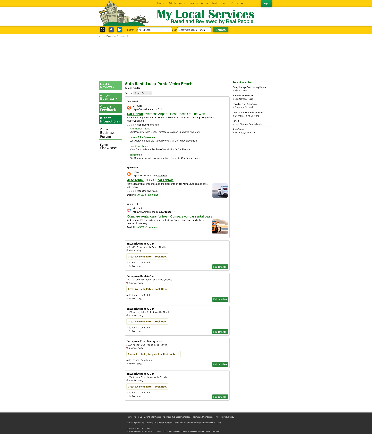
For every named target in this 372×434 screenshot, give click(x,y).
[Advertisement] (186, 59)
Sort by (128, 93)
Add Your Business (171, 416)
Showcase (108, 146)
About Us (138, 416)
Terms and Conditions (203, 416)
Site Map (131, 422)
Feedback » (109, 108)
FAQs (217, 416)
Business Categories (164, 422)
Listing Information (152, 416)
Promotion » (110, 120)
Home (129, 416)
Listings (149, 422)
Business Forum (107, 133)
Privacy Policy (227, 416)
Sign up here (181, 422)
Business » (108, 97)
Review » (107, 85)
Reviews (140, 422)
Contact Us (186, 416)
